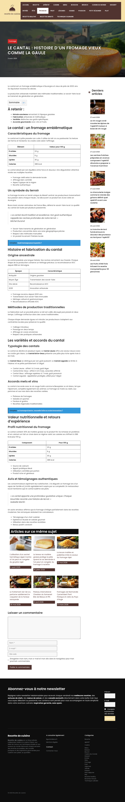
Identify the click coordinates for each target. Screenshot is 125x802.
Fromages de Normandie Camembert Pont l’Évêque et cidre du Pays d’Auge (67, 596)
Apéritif (46, 5)
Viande (72, 11)
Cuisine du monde (99, 5)
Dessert (113, 5)
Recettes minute (46, 17)
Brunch (85, 5)
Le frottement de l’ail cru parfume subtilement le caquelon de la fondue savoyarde (20, 596)
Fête (33, 11)
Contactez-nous (52, 751)
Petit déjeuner (95, 11)
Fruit (52, 11)
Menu (65, 5)
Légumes (61, 11)
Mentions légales (52, 742)
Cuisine (56, 5)
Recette (36, 5)
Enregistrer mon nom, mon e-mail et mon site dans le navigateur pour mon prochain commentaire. (42, 660)
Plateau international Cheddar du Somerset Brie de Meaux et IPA (42, 594)
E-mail (106, 701)
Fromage (42, 11)
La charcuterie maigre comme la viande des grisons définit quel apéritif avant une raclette (100, 197)
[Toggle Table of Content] (22, 102)
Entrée (25, 11)
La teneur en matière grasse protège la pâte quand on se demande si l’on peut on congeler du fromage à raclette (44, 559)
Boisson (74, 5)
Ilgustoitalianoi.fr (51, 739)
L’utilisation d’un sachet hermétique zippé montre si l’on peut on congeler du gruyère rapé (20, 558)
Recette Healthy (29, 17)
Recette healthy (90, 777)
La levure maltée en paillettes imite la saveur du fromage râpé (67, 555)
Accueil (26, 5)
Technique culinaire (65, 17)
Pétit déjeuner (89, 772)
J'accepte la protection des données (109, 711)
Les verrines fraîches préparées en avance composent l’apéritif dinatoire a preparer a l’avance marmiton (100, 160)
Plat (107, 11)
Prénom (107, 692)
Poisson (81, 11)
